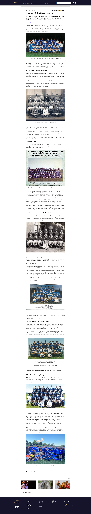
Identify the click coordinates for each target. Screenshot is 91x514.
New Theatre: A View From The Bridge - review (28, 491)
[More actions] (64, 10)
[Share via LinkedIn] (31, 471)
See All (69, 478)
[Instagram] (75, 3)
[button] (58, 10)
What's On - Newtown (61, 491)
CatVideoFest (42, 491)
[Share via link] (34, 471)
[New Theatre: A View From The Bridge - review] (28, 485)
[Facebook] (73, 3)
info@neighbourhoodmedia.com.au (70, 505)
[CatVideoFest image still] (45, 485)
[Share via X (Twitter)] (29, 471)
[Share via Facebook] (26, 471)
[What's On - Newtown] (62, 485)
